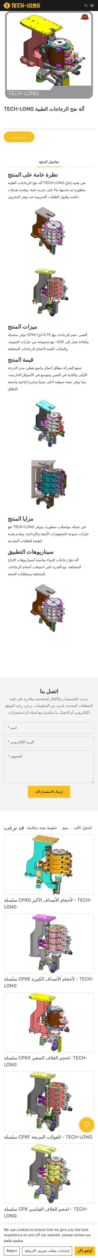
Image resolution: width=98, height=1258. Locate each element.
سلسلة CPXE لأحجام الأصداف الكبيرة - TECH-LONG (48, 982)
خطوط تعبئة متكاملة (42, 828)
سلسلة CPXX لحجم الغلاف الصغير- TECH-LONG (45, 1061)
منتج (65, 828)
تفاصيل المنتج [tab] (49, 162)
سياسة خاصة (13, 1240)
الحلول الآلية (83, 828)
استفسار (19, 137)
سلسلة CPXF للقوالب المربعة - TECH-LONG (48, 1137)
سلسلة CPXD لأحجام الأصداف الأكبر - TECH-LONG (47, 903)
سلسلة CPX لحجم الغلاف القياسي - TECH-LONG (46, 1212)
